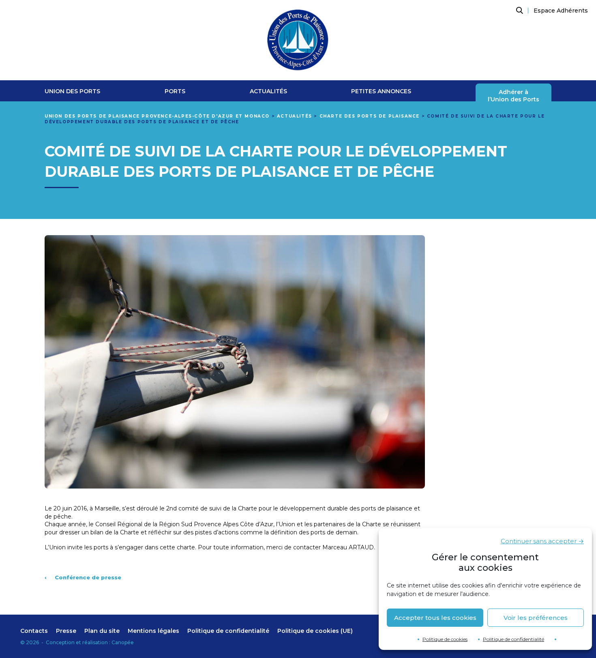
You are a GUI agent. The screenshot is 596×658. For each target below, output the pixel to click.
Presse (66, 630)
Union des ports (72, 91)
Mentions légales (153, 630)
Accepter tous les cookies (435, 618)
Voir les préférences (536, 618)
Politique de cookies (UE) (315, 630)
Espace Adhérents (561, 10)
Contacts (34, 630)
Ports (175, 91)
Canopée (122, 642)
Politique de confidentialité (513, 639)
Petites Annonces (381, 91)
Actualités (268, 91)
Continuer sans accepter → (542, 541)
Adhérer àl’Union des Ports (513, 96)
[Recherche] (519, 10)
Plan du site (102, 630)
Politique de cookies (444, 639)
